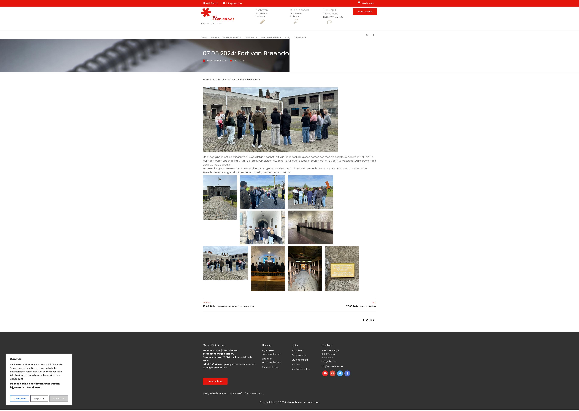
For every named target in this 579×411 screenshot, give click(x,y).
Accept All (59, 398)
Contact (299, 37)
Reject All (39, 398)
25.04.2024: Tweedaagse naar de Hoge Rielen (228, 306)
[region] (39, 379)
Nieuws (215, 37)
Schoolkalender (270, 367)
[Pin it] (371, 320)
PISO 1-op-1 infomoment (330, 11)
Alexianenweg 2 (330, 350)
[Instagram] (367, 35)
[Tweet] (367, 320)
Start (204, 37)
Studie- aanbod (299, 10)
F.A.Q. (288, 37)
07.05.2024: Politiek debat (361, 306)
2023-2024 (239, 60)
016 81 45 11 (212, 3)
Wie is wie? (368, 3)
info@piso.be (234, 3)
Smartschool (365, 11)
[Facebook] (373, 35)
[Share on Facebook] (363, 320)
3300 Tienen (328, 354)
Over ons (250, 37)
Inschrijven (262, 10)
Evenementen (299, 355)
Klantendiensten (270, 37)
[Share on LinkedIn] (374, 320)
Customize (19, 398)
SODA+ (296, 364)
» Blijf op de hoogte (332, 366)
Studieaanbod (230, 37)
